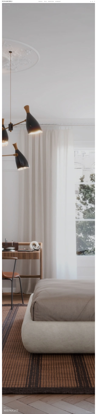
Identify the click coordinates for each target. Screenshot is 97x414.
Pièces (45, 1)
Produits (40, 1)
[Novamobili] (7, 1)
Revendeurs (58, 1)
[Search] (92, 1)
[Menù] (90, 1)
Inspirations (51, 1)
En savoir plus (89, 411)
